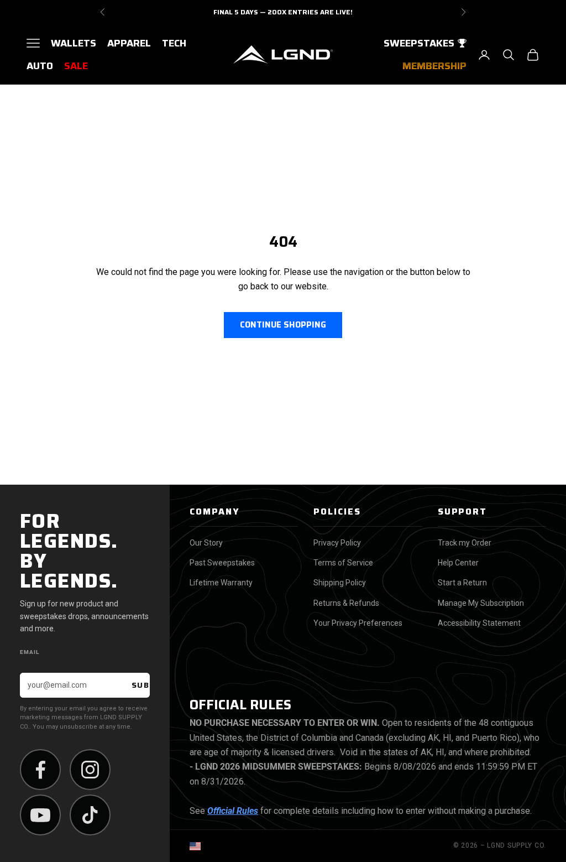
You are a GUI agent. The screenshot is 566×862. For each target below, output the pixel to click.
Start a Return (462, 582)
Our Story (206, 542)
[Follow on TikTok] (90, 815)
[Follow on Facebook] (40, 770)
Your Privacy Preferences (357, 623)
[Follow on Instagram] (90, 770)
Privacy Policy (337, 542)
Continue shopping (283, 324)
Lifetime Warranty (221, 582)
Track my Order (464, 542)
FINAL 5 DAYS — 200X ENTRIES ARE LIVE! (283, 12)
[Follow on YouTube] (40, 815)
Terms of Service (343, 562)
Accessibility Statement (479, 623)
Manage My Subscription (481, 603)
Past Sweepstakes (222, 562)
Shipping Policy (339, 582)
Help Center (458, 562)
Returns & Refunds (346, 603)
